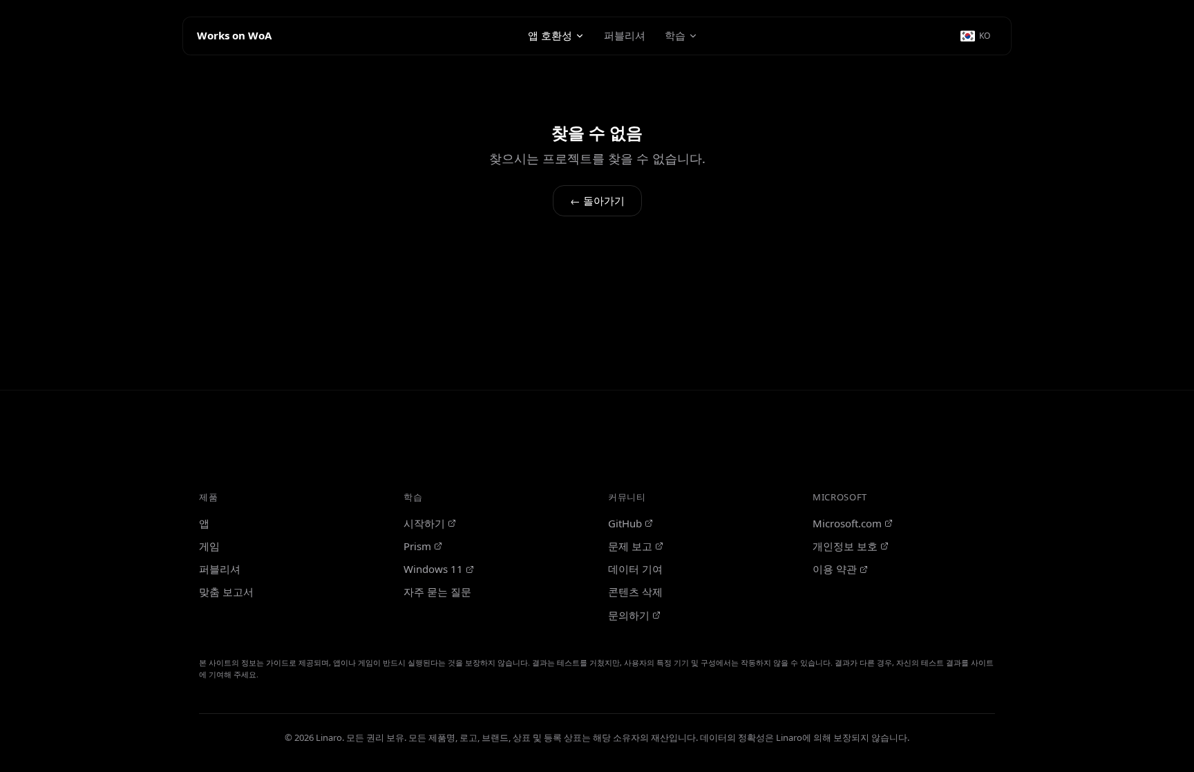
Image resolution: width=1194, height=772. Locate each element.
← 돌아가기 (597, 200)
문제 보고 (630, 546)
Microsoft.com (847, 523)
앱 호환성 (550, 35)
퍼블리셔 (624, 35)
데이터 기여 (635, 569)
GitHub (625, 523)
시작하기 (424, 523)
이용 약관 (835, 569)
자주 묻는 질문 (437, 592)
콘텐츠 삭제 (635, 592)
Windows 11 (433, 569)
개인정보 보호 (845, 546)
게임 (209, 546)
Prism (417, 546)
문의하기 (629, 615)
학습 (675, 35)
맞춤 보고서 (226, 592)
